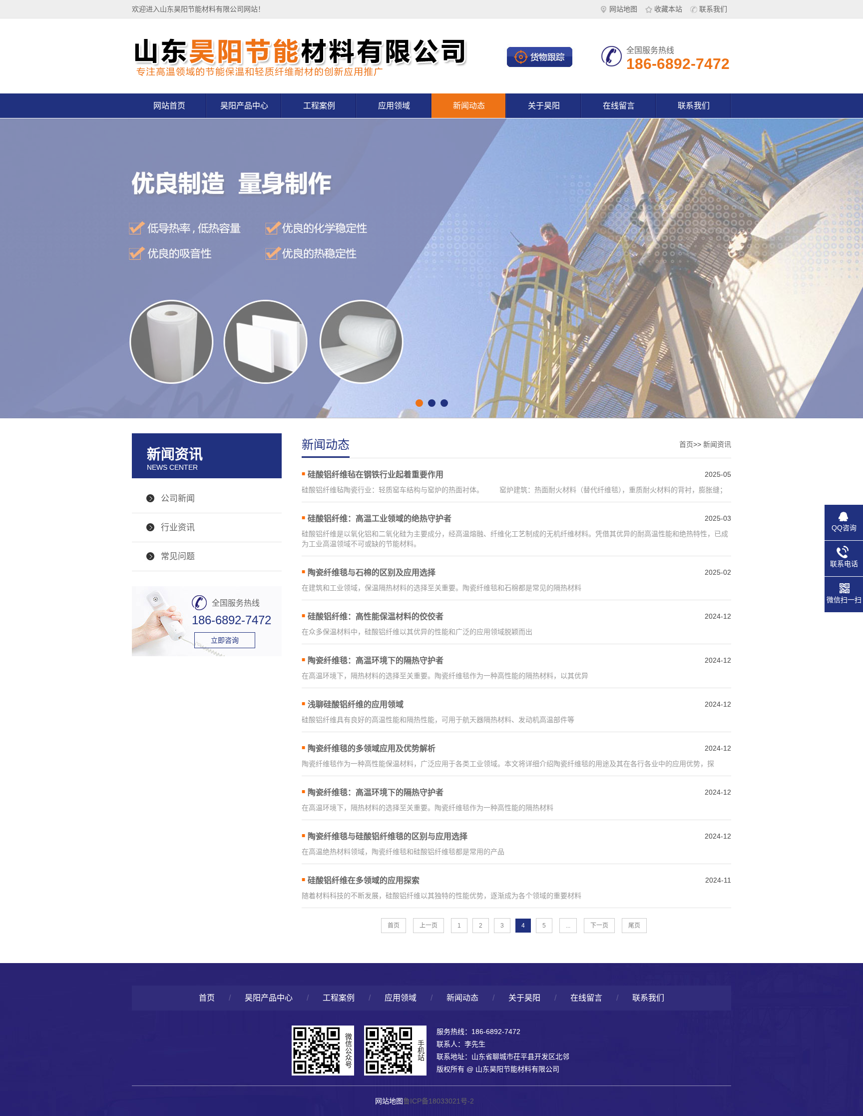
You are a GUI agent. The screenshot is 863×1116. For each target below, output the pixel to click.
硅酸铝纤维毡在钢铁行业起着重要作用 (375, 474)
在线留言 (619, 105)
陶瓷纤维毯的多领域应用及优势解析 (371, 748)
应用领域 (394, 105)
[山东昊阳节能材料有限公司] (301, 75)
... (568, 925)
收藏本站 (668, 9)
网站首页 (169, 105)
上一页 (428, 925)
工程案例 (319, 105)
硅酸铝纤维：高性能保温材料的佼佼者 (375, 616)
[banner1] (431, 255)
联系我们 (713, 9)
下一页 (599, 925)
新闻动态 (469, 105)
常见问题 (178, 556)
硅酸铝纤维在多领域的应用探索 (364, 880)
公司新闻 (178, 498)
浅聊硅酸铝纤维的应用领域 (356, 704)
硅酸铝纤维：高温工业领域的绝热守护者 (379, 518)
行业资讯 (178, 527)
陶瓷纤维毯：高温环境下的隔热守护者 (375, 660)
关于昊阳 (544, 105)
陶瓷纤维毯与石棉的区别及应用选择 (371, 572)
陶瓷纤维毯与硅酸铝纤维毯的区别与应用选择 (387, 836)
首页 (686, 444)
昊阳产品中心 (244, 105)
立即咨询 (225, 640)
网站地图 (623, 9)
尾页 (634, 925)
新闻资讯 (717, 444)
